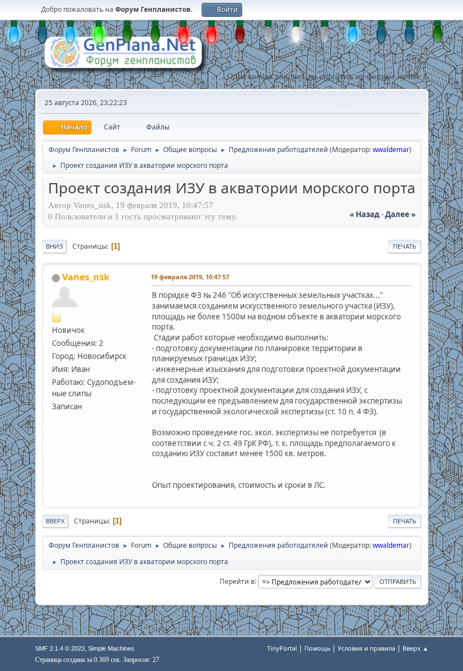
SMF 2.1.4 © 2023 (60, 648)
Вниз (54, 246)
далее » (400, 214)
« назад (364, 214)
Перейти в (237, 581)
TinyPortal (282, 648)
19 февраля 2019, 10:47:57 (190, 276)
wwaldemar (391, 149)
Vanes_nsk (86, 277)
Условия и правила (366, 648)
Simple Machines (111, 648)
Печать (404, 246)
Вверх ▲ (416, 648)
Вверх (55, 521)
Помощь (317, 648)
